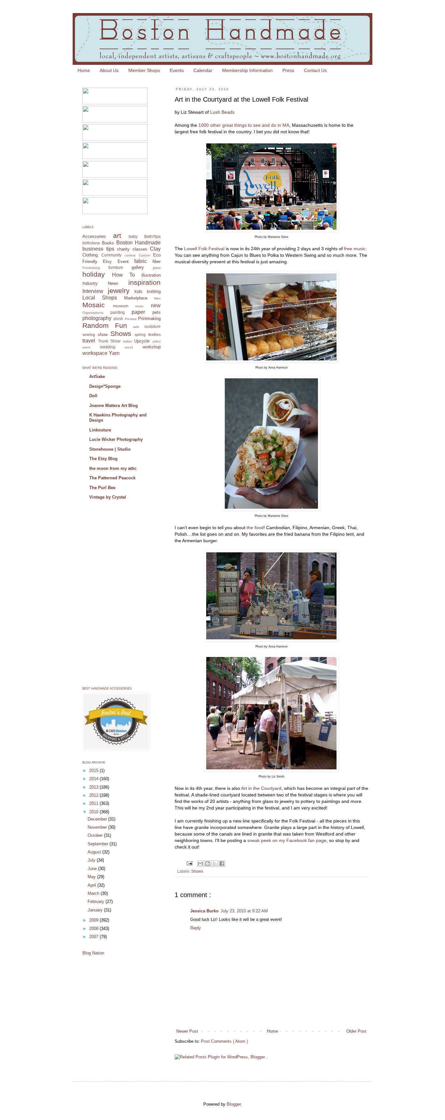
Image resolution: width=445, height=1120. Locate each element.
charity (123, 249)
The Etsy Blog (103, 458)
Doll (93, 395)
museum (120, 306)
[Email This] (200, 863)
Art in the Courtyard (261, 788)
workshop (152, 346)
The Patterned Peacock (112, 477)
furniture (115, 267)
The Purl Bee (102, 487)
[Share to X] (214, 863)
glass (157, 267)
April (92, 885)
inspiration (144, 282)
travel (88, 340)
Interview (92, 291)
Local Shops (99, 297)
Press (288, 70)
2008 (94, 928)
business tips (98, 249)
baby (133, 236)
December (98, 819)
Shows (197, 871)
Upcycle (142, 341)
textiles (154, 334)
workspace (95, 353)
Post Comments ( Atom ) (224, 1041)
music (139, 306)
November (98, 827)
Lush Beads (222, 112)
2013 (94, 787)
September (98, 843)
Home (84, 70)
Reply (195, 927)
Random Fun (104, 325)
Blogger (234, 1104)
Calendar (203, 70)
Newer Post (187, 1031)
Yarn (114, 353)
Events (177, 70)
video (156, 341)
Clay (155, 249)
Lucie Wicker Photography (116, 439)
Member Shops (144, 70)
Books (108, 242)
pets (156, 312)
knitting (154, 291)
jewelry (119, 290)
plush (118, 318)
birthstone (91, 243)
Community (111, 255)
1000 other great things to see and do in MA (243, 125)
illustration (151, 275)
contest (130, 255)
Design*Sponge (105, 386)
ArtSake (97, 376)
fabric (140, 261)
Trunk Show (109, 341)
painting (117, 312)
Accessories (94, 236)
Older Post (356, 1031)
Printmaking (149, 318)
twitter (127, 341)
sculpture (152, 326)
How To (123, 275)
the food (255, 527)
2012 (94, 795)
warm (86, 347)
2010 (94, 811)
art (117, 235)
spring (140, 334)
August (95, 852)
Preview (130, 319)
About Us (109, 70)
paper (138, 312)
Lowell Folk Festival (204, 248)
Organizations (92, 312)
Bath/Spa (152, 236)
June (93, 868)
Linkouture (100, 430)
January (96, 910)
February (97, 901)
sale (136, 326)
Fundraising (91, 267)
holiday (93, 274)
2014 (94, 778)
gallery (138, 267)
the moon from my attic (112, 468)
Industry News (100, 283)
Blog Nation (93, 953)
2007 (94, 936)
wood (129, 347)
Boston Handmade (138, 242)
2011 (94, 803)
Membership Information (247, 70)
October (96, 835)
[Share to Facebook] (222, 863)
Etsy (107, 261)
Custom (144, 255)
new (156, 305)
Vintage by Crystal (107, 497)
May (92, 876)
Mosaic (93, 305)
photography (96, 318)
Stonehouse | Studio (110, 449)
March (94, 893)
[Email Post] (189, 863)
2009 (94, 920)
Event (123, 261)
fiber (156, 261)
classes (140, 249)
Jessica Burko (204, 911)
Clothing (90, 255)
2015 (94, 770)
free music (355, 248)
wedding (107, 347)
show (103, 334)
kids (138, 291)
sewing (88, 334)
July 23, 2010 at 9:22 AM (244, 911)
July (92, 860)
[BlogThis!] (207, 863)
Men (157, 298)
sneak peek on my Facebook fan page (286, 840)
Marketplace (135, 298)
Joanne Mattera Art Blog (113, 405)
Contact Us (315, 70)
